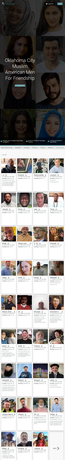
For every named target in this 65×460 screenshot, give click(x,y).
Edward (21, 175)
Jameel (5, 209)
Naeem (21, 380)
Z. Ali (36, 243)
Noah (4, 243)
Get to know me (53, 284)
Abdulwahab (39, 175)
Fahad (52, 414)
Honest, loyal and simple (55, 317)
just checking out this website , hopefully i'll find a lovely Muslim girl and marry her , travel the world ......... (8, 354)
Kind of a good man (54, 182)
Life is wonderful (53, 385)
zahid (52, 380)
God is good (52, 180)
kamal (36, 278)
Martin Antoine (7, 312)
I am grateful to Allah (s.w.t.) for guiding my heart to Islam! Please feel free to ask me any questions (24, 354)
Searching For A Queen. (39, 317)
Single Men (18, 147)
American (34, 147)
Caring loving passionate (55, 387)
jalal (35, 209)
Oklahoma (50, 147)
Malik (4, 448)
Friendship (26, 147)
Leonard (53, 175)
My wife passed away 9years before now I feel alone (40, 419)
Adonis (21, 414)
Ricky (20, 209)
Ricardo (21, 448)
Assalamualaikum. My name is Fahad (56, 419)
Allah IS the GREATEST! (55, 282)
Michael (37, 312)
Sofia (20, 278)
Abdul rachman (23, 243)
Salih (20, 346)
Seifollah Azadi (55, 312)
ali (51, 346)
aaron (4, 346)
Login (60, 3)
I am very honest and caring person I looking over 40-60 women (40, 422)
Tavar (52, 209)
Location (42, 147)
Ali (19, 312)
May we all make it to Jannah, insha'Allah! (24, 351)
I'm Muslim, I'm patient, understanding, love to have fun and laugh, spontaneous (8, 456)
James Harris (7, 414)
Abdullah (53, 278)
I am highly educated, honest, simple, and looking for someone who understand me (56, 320)
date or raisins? (5, 351)
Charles (37, 346)
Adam (4, 278)
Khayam (37, 380)
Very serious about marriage (8, 385)
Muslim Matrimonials (6, 147)
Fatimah (53, 243)
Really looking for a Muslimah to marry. (8, 180)
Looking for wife (5, 453)
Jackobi (37, 448)
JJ (3, 175)
